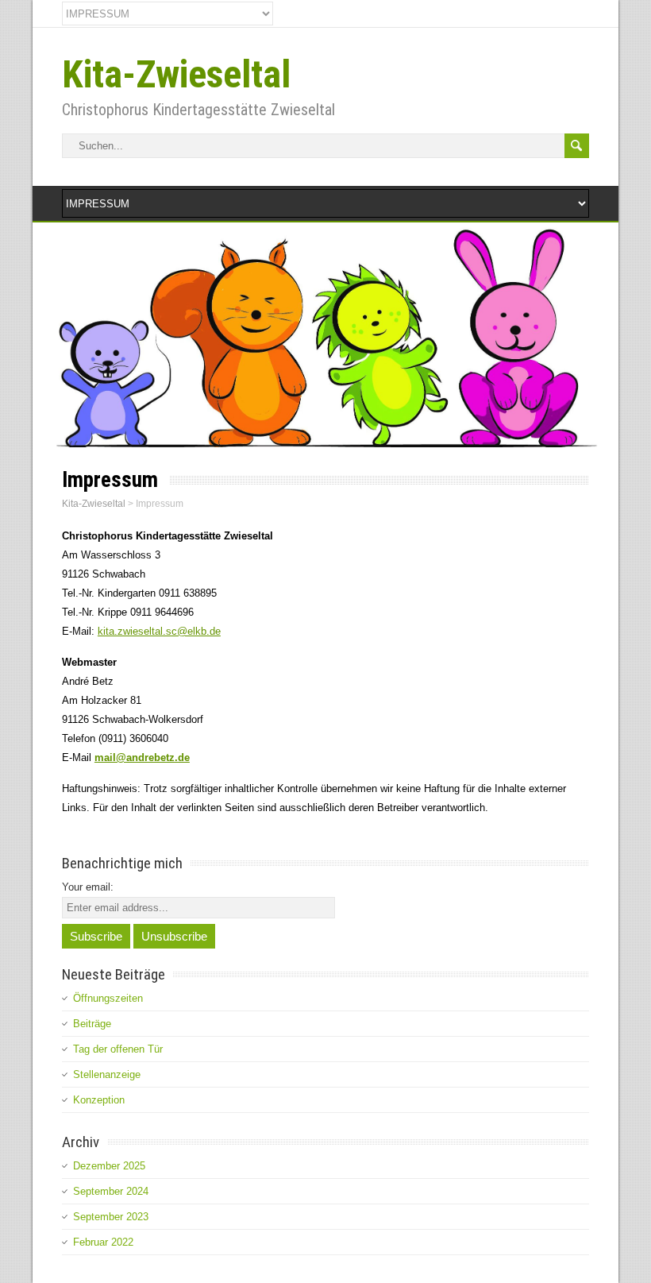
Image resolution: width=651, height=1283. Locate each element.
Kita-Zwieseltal (176, 74)
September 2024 (110, 1191)
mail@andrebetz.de (142, 757)
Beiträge (92, 1024)
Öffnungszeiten (108, 998)
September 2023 (110, 1217)
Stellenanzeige (107, 1074)
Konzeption (99, 1100)
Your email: (88, 887)
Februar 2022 (103, 1242)
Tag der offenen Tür (118, 1049)
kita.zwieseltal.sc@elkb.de (159, 631)
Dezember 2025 (109, 1166)
